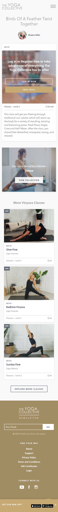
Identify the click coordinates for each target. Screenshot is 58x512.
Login (29, 470)
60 (49, 106)
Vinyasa (7, 106)
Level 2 (16, 106)
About (29, 448)
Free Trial (29, 89)
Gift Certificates (29, 466)
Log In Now (29, 81)
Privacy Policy (29, 457)
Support (29, 453)
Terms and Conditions (29, 461)
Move (7, 47)
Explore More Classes (29, 389)
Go (48, 427)
